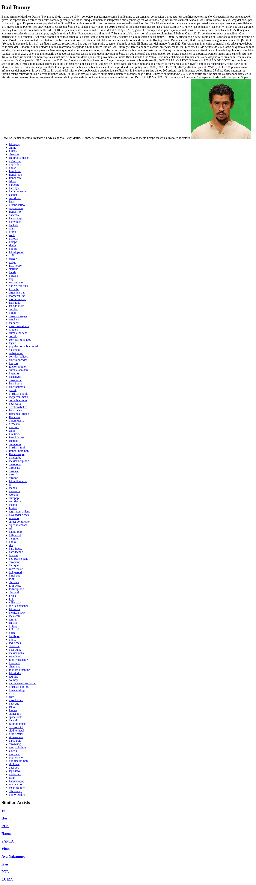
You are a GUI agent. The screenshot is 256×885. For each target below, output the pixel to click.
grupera (13, 329)
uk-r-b (12, 693)
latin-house (15, 383)
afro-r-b (13, 474)
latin (11, 201)
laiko (12, 706)
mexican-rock (17, 612)
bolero (12, 312)
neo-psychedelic (18, 558)
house (12, 167)
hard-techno (16, 551)
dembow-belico (18, 407)
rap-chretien (16, 700)
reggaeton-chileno (19, 511)
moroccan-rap (17, 295)
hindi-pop (14, 575)
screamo (14, 518)
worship (14, 494)
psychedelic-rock (19, 514)
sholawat (14, 764)
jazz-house (15, 265)
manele (13, 487)
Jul (3, 811)
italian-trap (15, 218)
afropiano (14, 562)
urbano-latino (17, 204)
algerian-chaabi (18, 525)
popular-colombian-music (24, 346)
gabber (13, 194)
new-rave (14, 491)
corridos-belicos (18, 356)
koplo (12, 541)
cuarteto (13, 440)
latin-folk (14, 302)
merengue (15, 221)
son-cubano (16, 282)
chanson (14, 154)
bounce (13, 555)
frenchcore (15, 178)
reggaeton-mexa (18, 397)
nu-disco (14, 427)
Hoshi (5, 818)
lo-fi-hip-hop (16, 589)
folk (11, 599)
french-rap (15, 171)
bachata (13, 225)
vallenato (14, 349)
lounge (13, 710)
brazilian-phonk (18, 393)
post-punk (15, 649)
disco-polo (15, 740)
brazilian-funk (17, 447)
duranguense (16, 420)
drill (11, 255)
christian (14, 582)
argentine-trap (17, 292)
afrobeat (14, 471)
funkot (13, 508)
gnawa (13, 750)
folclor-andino (17, 366)
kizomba (14, 289)
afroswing (15, 744)
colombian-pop (18, 400)
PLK (5, 826)
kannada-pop (16, 781)
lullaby (13, 151)
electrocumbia (17, 386)
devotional (15, 464)
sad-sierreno (16, 353)
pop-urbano (16, 757)
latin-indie (15, 673)
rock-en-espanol (18, 605)
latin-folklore (16, 306)
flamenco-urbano (19, 413)
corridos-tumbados (20, 339)
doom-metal (16, 727)
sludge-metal (16, 730)
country (13, 680)
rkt (10, 484)
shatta (12, 245)
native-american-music (22, 683)
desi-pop (14, 767)
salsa (12, 228)
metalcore (14, 616)
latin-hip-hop (16, 252)
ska (11, 545)
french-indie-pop (19, 450)
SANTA (7, 841)
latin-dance (15, 410)
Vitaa (5, 849)
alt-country (15, 791)
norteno (13, 275)
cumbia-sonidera (18, 370)
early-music (16, 568)
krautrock (14, 434)
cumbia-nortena (18, 332)
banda (12, 272)
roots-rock (15, 774)
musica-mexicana (19, 326)
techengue (15, 376)
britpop (13, 626)
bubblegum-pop (18, 760)
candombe (15, 457)
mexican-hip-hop (19, 461)
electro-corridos (18, 359)
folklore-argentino (19, 669)
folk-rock (14, 629)
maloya (13, 238)
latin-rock (14, 609)
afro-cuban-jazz (18, 316)
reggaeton (15, 161)
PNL (5, 872)
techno (13, 504)
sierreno (13, 268)
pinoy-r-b (14, 754)
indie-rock (15, 642)
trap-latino (15, 164)
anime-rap (15, 444)
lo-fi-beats (15, 585)
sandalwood (16, 784)
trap (11, 279)
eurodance (15, 501)
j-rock (12, 595)
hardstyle (14, 188)
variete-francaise (18, 285)
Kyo (4, 864)
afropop (13, 477)
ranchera (14, 319)
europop (14, 498)
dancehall (14, 215)
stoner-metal (16, 737)
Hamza (7, 834)
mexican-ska (16, 653)
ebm (11, 696)
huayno (13, 363)
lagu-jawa (15, 771)
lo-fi (11, 578)
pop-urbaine (16, 208)
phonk (12, 390)
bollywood (15, 572)
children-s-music (18, 157)
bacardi (13, 720)
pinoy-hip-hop (17, 747)
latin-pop (14, 144)
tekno (12, 181)
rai (10, 528)
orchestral (14, 423)
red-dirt (13, 676)
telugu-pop (15, 531)
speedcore (15, 198)
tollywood (15, 535)
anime (12, 147)
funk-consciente (18, 659)
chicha (13, 622)
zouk (12, 235)
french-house (16, 437)
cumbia (13, 309)
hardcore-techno (18, 191)
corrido (13, 336)
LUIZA (7, 879)
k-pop (12, 231)
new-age (14, 703)
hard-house (15, 548)
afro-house (15, 380)
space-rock (15, 717)
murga (12, 619)
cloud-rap (14, 646)
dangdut (14, 538)
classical (14, 592)
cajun (12, 777)
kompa (13, 242)
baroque (14, 565)
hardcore (14, 184)
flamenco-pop (17, 454)
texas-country (17, 787)
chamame (14, 666)
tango (12, 430)
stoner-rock (15, 713)
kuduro (13, 248)
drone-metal (16, 733)
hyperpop (14, 373)
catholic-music (17, 723)
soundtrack (15, 656)
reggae (13, 258)
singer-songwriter (19, 521)
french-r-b (15, 211)
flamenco (14, 417)
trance (12, 639)
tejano (12, 343)
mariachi (14, 322)
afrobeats (14, 467)
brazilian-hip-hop (19, 686)
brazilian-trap (17, 690)
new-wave (15, 403)
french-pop (15, 174)
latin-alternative (18, 481)
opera (12, 632)
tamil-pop (14, 636)
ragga (12, 262)
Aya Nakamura (13, 856)
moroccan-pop (17, 299)
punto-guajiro (17, 794)
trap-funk (14, 663)
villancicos (15, 602)
